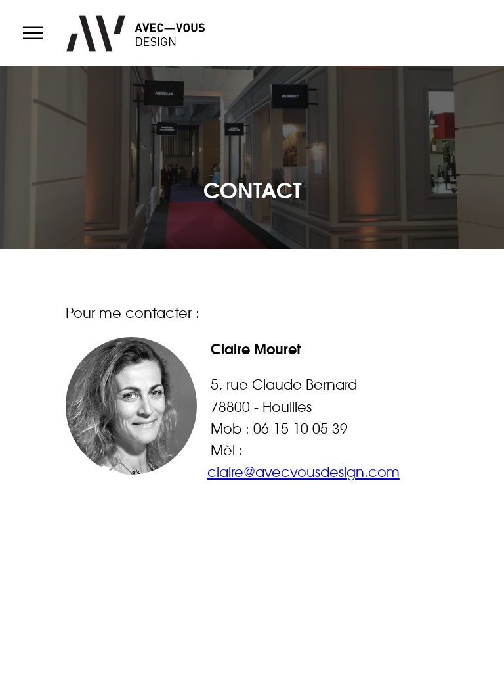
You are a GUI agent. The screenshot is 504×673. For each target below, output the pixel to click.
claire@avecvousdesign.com (303, 471)
